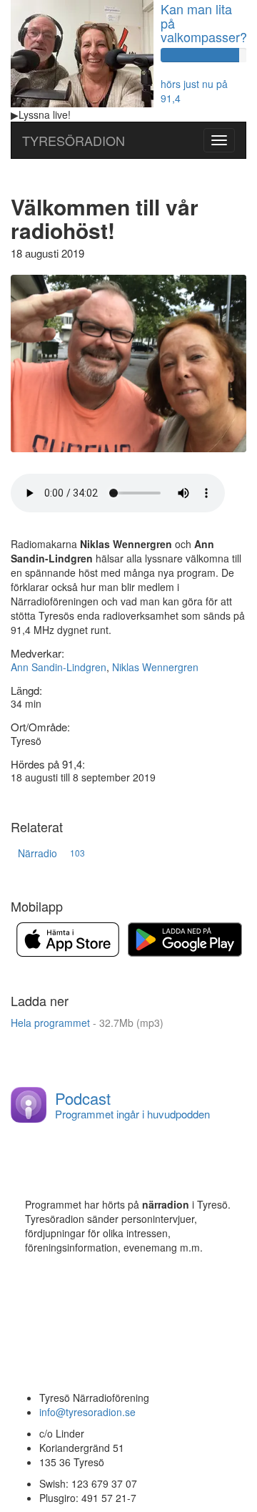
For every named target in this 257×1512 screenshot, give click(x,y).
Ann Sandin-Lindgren (58, 667)
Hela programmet (87, 1022)
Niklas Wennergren (155, 667)
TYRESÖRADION (73, 140)
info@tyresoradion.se (87, 1412)
